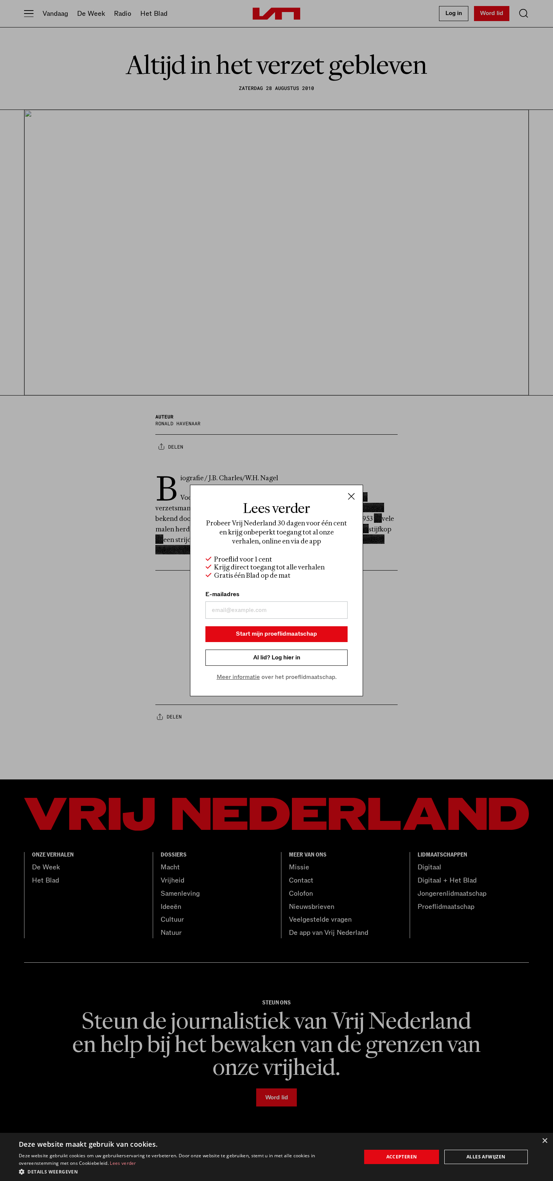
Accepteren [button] (401, 1157)
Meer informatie (238, 677)
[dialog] (276, 1157)
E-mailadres (222, 594)
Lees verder (123, 1163)
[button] (185, 1171)
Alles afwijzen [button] (486, 1157)
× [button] (544, 1141)
